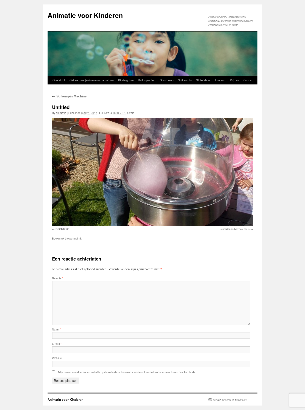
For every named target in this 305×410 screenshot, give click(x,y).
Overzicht (58, 80)
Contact (248, 80)
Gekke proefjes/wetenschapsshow (91, 80)
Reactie (57, 278)
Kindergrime (126, 80)
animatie (61, 113)
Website (57, 358)
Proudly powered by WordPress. (230, 399)
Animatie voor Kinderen (85, 15)
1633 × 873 (119, 113)
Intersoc (220, 80)
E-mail (57, 343)
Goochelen (166, 80)
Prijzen (234, 80)
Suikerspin (185, 80)
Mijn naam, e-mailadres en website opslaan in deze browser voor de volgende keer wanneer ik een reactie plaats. (127, 372)
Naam (56, 329)
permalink (75, 238)
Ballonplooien (146, 80)
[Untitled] (152, 172)
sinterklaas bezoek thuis (235, 229)
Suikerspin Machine (69, 96)
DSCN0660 (62, 229)
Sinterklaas (203, 80)
